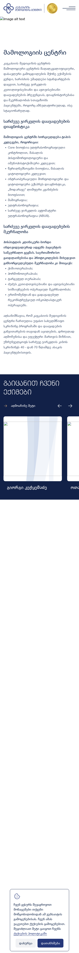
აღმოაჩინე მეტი (23, 405)
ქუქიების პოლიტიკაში (30, 933)
